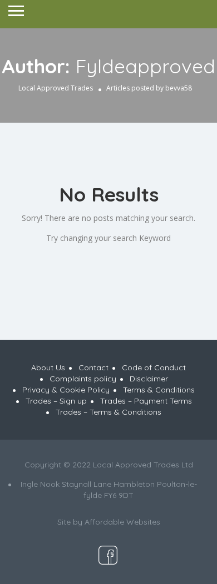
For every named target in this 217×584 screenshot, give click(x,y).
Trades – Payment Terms (146, 401)
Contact (93, 367)
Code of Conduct (154, 367)
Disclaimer (149, 379)
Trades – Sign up (56, 401)
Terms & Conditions (159, 390)
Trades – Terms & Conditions (108, 412)
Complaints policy (83, 379)
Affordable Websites (122, 522)
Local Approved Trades (55, 88)
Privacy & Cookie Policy (66, 390)
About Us (48, 367)
